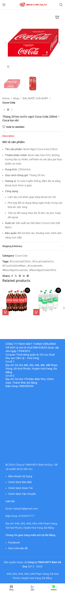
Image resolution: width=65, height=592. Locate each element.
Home (5, 98)
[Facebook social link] (12, 276)
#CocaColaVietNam (14, 265)
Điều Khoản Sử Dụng (20, 476)
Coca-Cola (8, 102)
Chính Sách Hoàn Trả (20, 488)
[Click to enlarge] (8, 66)
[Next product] (12, 110)
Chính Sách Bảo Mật (20, 482)
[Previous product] (4, 110)
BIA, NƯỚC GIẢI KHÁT (35, 98)
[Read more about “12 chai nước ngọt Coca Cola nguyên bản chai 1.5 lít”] (5, 312)
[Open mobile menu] (4, 5)
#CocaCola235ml (20, 261)
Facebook (14, 542)
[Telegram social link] (28, 276)
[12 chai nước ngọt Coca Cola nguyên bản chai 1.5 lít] (17, 300)
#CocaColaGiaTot (42, 261)
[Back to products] (8, 110)
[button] (5, 43)
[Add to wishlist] (27, 290)
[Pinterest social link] (20, 276)
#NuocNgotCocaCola (15, 270)
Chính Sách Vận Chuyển (22, 493)
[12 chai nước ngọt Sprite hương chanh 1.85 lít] (48, 300)
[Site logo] (32, 4)
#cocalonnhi (35, 265)
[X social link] (16, 276)
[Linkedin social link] (24, 276)
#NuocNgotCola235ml (42, 270)
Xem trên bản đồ (18, 548)
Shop (16, 98)
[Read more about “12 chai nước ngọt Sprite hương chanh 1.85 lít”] (36, 312)
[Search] (61, 5)
